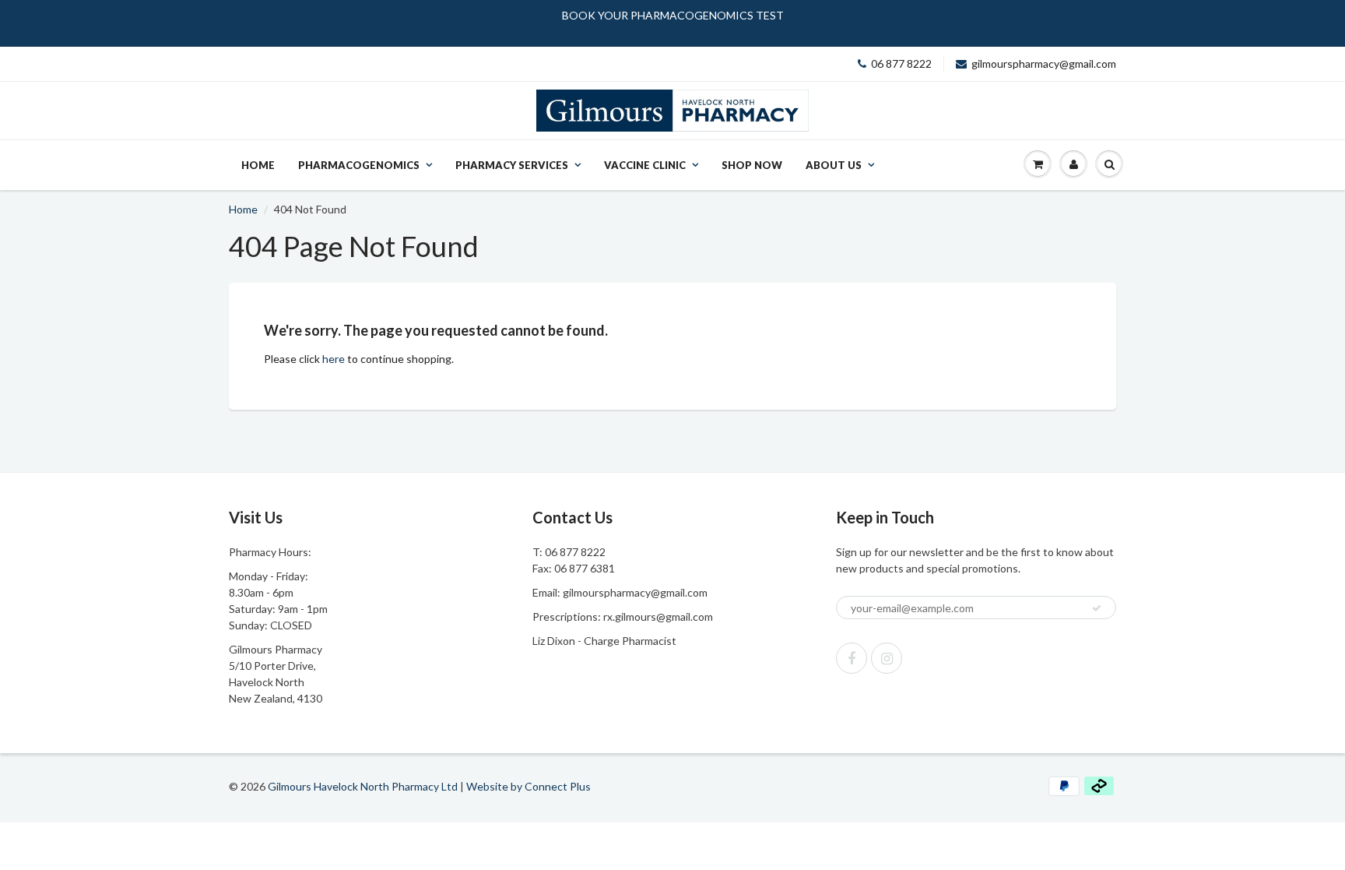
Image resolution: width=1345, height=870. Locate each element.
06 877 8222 (901, 63)
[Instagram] (886, 658)
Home (258, 165)
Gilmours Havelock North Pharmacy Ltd (363, 786)
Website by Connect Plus (528, 786)
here (333, 358)
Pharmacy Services (511, 165)
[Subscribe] (1096, 608)
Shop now (752, 165)
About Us (834, 165)
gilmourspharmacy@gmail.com (1043, 63)
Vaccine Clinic (645, 165)
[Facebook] (851, 658)
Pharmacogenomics (359, 165)
